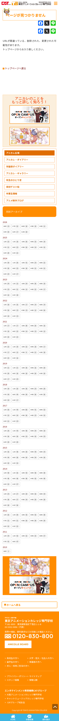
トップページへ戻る (15, 68)
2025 (5, 237)
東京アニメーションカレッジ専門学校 (29, 620)
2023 (5, 279)
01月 (24, 232)
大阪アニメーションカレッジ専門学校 (24, 694)
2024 (5, 258)
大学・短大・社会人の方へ (41, 658)
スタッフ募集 (13, 679)
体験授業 (29, 719)
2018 (5, 384)
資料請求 (46, 719)
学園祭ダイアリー (15, 166)
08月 (6, 226)
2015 (5, 447)
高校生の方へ (13, 658)
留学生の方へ (13, 661)
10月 (24, 242)
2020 (5, 342)
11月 (15, 242)
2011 (5, 531)
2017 (5, 405)
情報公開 (33, 679)
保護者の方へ (35, 661)
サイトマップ (35, 676)
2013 (5, 489)
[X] (47, 23)
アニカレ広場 (12, 152)
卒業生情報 (11, 193)
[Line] (53, 23)
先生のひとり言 (14, 180)
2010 (5, 547)
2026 (5, 222)
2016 (5, 426)
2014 (5, 468)
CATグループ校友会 (16, 702)
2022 (5, 300)
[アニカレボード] (18, 642)
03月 (6, 232)
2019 (5, 363)
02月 (15, 232)
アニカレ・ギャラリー (17, 173)
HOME (13, 719)
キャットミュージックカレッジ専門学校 (25, 698)
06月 (24, 226)
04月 (42, 226)
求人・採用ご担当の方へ (18, 665)
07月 (15, 226)
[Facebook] (40, 23)
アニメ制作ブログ (15, 200)
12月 (6, 242)
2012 (5, 510)
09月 (33, 242)
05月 (33, 226)
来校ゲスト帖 (12, 186)
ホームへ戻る (13, 604)
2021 (5, 321)
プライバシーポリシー (17, 676)
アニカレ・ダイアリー (17, 159)
